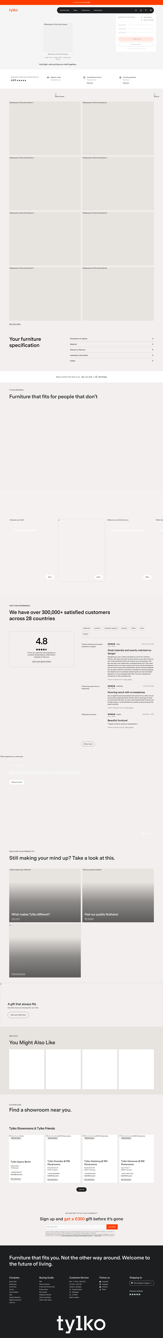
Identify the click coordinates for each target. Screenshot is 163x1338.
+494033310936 (89, 1173)
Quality (85, 634)
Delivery (124, 628)
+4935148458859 (53, 1173)
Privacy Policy (98, 1235)
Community (86, 10)
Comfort (97, 628)
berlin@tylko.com (16, 1174)
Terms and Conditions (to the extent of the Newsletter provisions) (77, 1235)
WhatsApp (102, 377)
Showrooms (98, 10)
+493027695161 (16, 1172)
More (50, 577)
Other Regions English (142, 1283)
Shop (75, 10)
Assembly (86, 628)
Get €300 (112, 1227)
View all (81, 1189)
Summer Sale (64, 10)
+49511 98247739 (127, 1173)
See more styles (15, 324)
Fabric (134, 628)
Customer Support (110, 628)
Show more (88, 744)
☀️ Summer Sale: (81, 2)
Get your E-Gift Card (18, 1015)
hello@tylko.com (53, 1176)
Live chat (88, 377)
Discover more (17, 782)
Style (142, 628)
